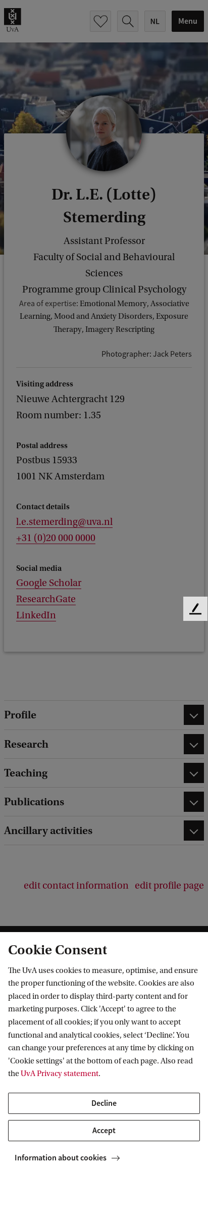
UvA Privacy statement (59, 1073)
